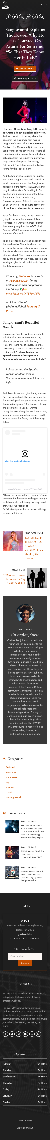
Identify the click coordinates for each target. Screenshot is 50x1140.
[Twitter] (15, 16)
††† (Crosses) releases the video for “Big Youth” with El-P (14, 579)
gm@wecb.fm (25, 934)
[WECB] (5, 5)
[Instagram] (21, 16)
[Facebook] (8, 16)
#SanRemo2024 (19, 281)
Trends (8, 792)
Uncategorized (13, 797)
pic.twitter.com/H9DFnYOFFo (23, 293)
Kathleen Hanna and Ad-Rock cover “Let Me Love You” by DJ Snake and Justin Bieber (32, 876)
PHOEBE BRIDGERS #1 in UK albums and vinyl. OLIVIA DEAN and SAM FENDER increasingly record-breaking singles (32, 831)
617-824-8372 (17, 938)
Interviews (10, 772)
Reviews (9, 787)
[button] (41, 5)
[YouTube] (28, 16)
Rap (7, 782)
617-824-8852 (33, 938)
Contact (28, 1120)
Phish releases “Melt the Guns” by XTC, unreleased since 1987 (32, 854)
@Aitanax (24, 276)
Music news (27, 68)
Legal (20, 1120)
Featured (10, 767)
